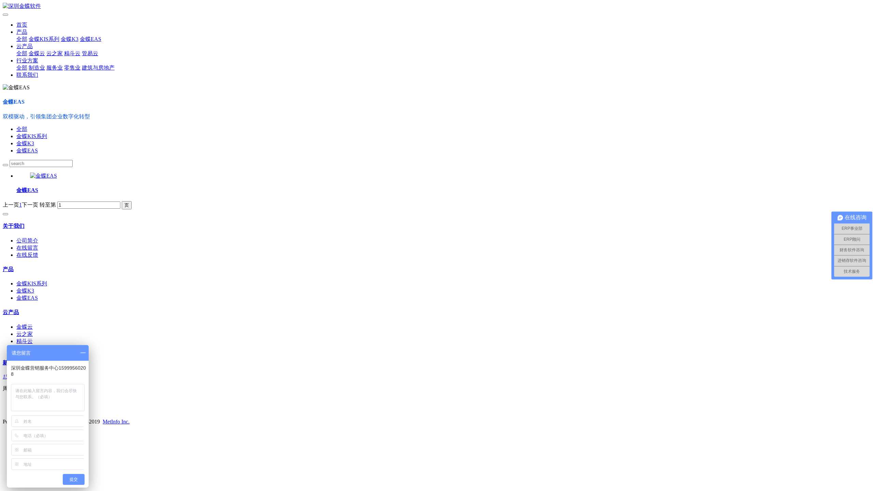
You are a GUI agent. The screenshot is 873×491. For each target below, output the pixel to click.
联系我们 (27, 75)
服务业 (54, 68)
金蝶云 (37, 53)
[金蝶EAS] (43, 176)
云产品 (24, 46)
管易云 (90, 53)
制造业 (37, 68)
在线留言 (27, 248)
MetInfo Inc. (116, 422)
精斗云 (72, 53)
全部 (21, 39)
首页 (21, 25)
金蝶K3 (69, 39)
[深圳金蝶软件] (436, 6)
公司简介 (27, 240)
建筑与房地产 (98, 68)
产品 (21, 32)
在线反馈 (27, 255)
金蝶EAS (90, 39)
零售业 (72, 68)
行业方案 (27, 60)
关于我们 (14, 226)
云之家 (54, 53)
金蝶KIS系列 (44, 39)
